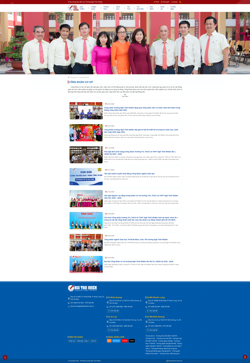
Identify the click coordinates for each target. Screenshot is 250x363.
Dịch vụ (164, 8)
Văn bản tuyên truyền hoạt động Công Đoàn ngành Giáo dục (129, 174)
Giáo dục (120, 8)
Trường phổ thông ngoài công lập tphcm (158, 351)
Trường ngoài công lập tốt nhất (166, 343)
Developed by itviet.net (175, 361)
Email (175, 2)
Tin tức (131, 8)
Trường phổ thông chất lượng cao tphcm (164, 348)
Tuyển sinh (175, 8)
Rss (109, 341)
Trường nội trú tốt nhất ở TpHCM (166, 336)
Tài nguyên (142, 8)
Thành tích (108, 8)
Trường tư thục (151, 338)
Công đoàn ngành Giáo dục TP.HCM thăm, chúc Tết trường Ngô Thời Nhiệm (136, 240)
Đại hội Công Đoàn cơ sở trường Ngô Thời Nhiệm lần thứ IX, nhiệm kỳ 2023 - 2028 (138, 261)
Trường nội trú (150, 336)
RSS (157, 2)
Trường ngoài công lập (165, 341)
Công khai (96, 8)
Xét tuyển (165, 2)
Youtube (124, 341)
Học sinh (154, 8)
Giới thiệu (84, 8)
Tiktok (132, 341)
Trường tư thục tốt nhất (164, 338)
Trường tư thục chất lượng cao (169, 353)
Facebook (116, 341)
